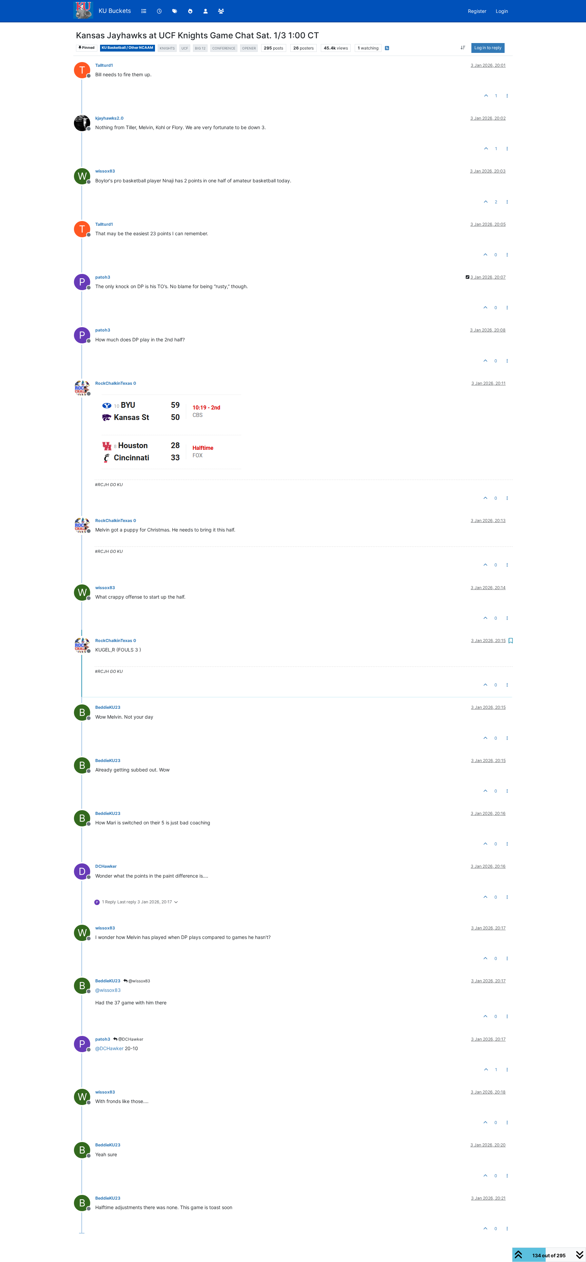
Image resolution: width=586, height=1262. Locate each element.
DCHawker (106, 866)
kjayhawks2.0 (109, 118)
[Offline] (84, 122)
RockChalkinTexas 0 (115, 383)
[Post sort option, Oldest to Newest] (463, 48)
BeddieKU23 (107, 707)
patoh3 (102, 277)
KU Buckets (115, 10)
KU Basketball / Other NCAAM (127, 47)
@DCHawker (130, 1039)
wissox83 (105, 171)
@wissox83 (139, 980)
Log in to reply (488, 47)
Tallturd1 (104, 65)
